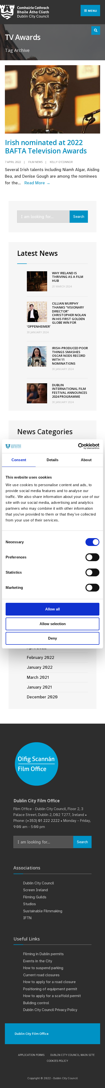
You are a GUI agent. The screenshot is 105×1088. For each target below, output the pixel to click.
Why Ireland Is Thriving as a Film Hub (67, 277)
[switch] (92, 557)
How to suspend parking (43, 967)
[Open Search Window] (95, 30)
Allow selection (53, 624)
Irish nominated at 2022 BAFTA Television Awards (46, 146)
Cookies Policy (57, 1061)
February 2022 (40, 657)
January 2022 (39, 667)
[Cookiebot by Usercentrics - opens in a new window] (78, 446)
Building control (36, 1003)
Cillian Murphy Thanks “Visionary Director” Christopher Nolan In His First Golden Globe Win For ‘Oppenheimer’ (56, 315)
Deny (52, 638)
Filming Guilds (34, 897)
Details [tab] (53, 460)
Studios (29, 904)
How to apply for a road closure (49, 981)
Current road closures (41, 975)
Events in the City (37, 961)
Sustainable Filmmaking (42, 911)
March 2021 (38, 677)
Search (78, 216)
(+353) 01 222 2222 (43, 820)
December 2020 (42, 697)
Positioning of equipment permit (50, 989)
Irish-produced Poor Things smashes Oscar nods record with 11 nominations (70, 355)
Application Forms (31, 1055)
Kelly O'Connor (61, 162)
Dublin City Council (38, 883)
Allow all (52, 609)
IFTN (27, 917)
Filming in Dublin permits (44, 954)
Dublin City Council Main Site (72, 1055)
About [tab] (86, 460)
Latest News (37, 253)
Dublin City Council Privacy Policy (50, 1009)
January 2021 (39, 687)
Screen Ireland (35, 890)
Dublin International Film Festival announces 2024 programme (69, 391)
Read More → (37, 182)
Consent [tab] (18, 460)
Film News (35, 162)
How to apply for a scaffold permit (52, 995)
